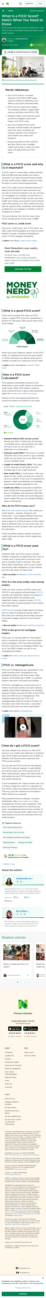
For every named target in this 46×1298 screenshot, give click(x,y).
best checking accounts (33, 625)
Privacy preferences (13, 1116)
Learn (10, 10)
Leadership (9, 1056)
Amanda (24, 878)
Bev (21, 911)
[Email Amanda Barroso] (17, 881)
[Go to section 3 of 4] (24, 982)
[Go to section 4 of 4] (28, 982)
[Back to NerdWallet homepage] (3, 10)
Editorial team (10, 1077)
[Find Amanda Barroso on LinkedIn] (21, 881)
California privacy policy (12, 1112)
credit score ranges (28, 241)
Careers (8, 1059)
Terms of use (10, 1099)
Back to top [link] (9, 864)
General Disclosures (24, 1213)
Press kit (8, 1084)
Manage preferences (22, 1288)
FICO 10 (37, 600)
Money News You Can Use (13, 832)
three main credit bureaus (17, 510)
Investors (8, 1087)
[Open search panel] (20, 3)
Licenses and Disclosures (31, 1155)
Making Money (9, 842)
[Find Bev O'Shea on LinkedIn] (24, 914)
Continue (23, 1294)
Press (7, 1080)
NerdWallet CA (25, 1272)
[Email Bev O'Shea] (21, 914)
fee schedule (36, 1213)
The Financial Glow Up (12, 827)
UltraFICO (6, 610)
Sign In (29, 3)
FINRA (15, 1206)
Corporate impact (12, 1062)
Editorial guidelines (13, 1068)
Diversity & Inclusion (13, 1065)
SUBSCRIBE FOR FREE (23, 269)
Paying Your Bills (25, 842)
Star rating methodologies (11, 1073)
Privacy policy (10, 1107)
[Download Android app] (30, 1028)
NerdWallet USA (24, 1268)
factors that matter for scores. (24, 393)
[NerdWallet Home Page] (8, 4)
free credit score (26, 801)
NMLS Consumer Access (13, 1155)
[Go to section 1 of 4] (17, 982)
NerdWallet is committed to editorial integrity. (20, 80)
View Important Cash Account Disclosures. (22, 1223)
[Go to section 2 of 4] (21, 982)
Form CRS (19, 1210)
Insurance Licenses (21, 1169)
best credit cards (30, 574)
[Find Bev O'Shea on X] (17, 914)
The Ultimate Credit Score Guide (16, 837)
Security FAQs (30, 1056)
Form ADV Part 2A (29, 1210)
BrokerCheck (18, 1215)
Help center (29, 1052)
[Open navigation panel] (3, 3)
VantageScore (26, 711)
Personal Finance (10, 847)
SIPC (19, 1206)
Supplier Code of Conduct (11, 1103)
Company (9, 1052)
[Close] (43, 1278)
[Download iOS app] (15, 1028)
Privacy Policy (9, 1212)
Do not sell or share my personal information (13, 1122)
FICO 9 (40, 592)
